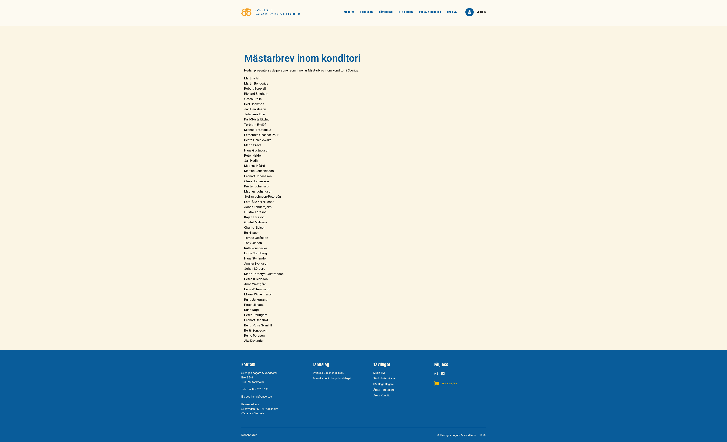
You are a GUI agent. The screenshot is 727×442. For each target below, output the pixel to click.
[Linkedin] (443, 373)
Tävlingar (385, 12)
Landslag (366, 12)
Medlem (349, 12)
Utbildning (406, 12)
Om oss (452, 12)
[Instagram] (436, 373)
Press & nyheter (430, 12)
